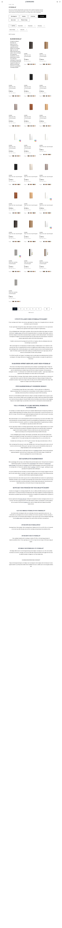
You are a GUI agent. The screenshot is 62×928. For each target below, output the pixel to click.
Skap (13, 4)
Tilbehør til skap (24, 19)
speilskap (36, 450)
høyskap (26, 465)
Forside (10, 4)
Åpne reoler (13, 19)
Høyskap (23, 16)
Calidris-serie (19, 518)
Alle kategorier (14, 16)
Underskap (33, 16)
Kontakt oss (26, 502)
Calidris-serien (18, 333)
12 (46, 308)
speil (43, 467)
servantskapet (33, 463)
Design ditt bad (22, 498)
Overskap (42, 16)
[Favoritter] (60, 2)
